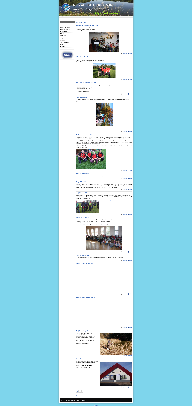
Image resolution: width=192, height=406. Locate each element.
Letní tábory (63, 31)
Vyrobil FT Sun (64, 400)
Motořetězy (73, 400)
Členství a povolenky (65, 24)
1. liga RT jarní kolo (82, 182)
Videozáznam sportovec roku (84, 263)
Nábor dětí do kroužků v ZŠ (84, 217)
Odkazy (62, 44)
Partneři (62, 46)
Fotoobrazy (83, 400)
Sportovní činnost (65, 27)
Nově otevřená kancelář (83, 359)
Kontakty (62, 40)
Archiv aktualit (64, 22)
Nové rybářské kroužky (83, 173)
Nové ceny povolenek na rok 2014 (86, 82)
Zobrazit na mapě (64, 42)
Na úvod (78, 19)
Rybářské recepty (65, 39)
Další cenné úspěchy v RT (83, 135)
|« (77, 391)
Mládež (62, 25)
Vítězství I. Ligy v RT (82, 56)
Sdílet (130, 53)
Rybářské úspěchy (65, 29)
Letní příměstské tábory (83, 255)
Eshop (69, 400)
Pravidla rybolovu (65, 37)
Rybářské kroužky (81, 97)
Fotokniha (78, 400)
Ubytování (63, 35)
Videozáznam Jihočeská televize (85, 297)
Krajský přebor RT (81, 193)
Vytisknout (125, 53)
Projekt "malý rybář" (82, 331)
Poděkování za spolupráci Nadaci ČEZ (87, 25)
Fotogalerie (63, 33)
